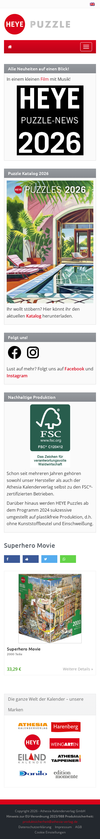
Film (45, 79)
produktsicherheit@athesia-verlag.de (50, 821)
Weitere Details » (78, 668)
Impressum (63, 827)
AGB (78, 827)
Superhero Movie (24, 651)
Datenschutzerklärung (34, 827)
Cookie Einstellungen (50, 832)
